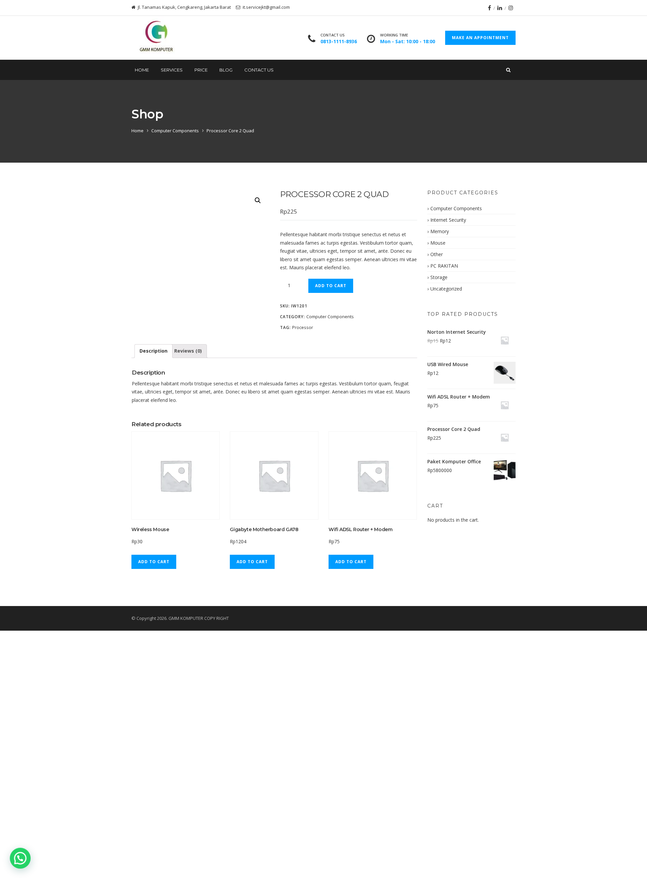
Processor (302, 327)
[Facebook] (489, 7)
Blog (226, 70)
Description (153, 351)
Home (142, 70)
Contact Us (259, 70)
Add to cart (330, 286)
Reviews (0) (188, 351)
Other (436, 254)
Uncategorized (446, 288)
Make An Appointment (480, 37)
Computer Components (175, 131)
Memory (439, 231)
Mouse (437, 243)
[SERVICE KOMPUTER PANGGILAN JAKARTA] (155, 38)
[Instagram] (511, 7)
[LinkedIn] (499, 7)
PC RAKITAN (444, 266)
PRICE (201, 70)
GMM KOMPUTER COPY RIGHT (198, 618)
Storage (439, 277)
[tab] (153, 351)
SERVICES (172, 70)
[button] (19, 858)
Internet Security (448, 220)
